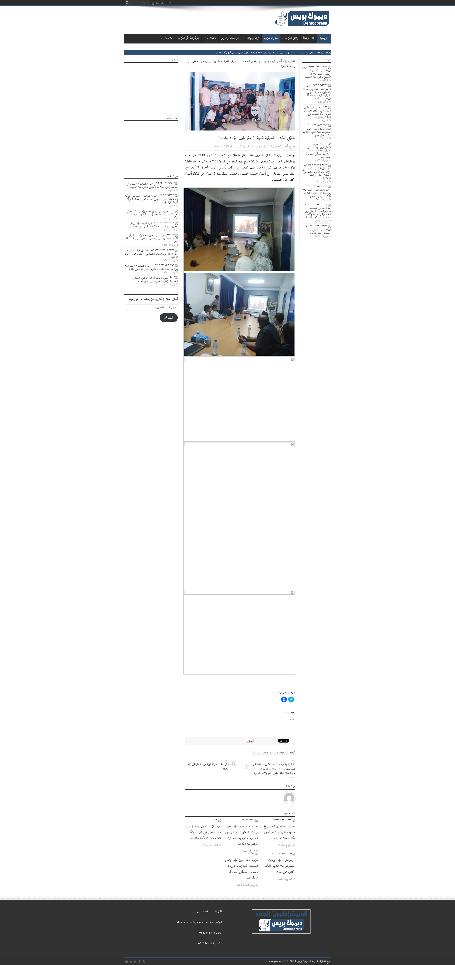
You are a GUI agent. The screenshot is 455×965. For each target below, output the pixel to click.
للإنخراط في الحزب (188, 38)
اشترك (168, 317)
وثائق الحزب (292, 38)
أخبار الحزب (276, 61)
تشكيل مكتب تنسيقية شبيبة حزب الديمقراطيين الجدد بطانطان (207, 765)
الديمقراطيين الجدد (281, 752)
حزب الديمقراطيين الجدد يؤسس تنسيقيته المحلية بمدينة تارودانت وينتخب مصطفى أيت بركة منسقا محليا (288, 53)
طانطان (257, 752)
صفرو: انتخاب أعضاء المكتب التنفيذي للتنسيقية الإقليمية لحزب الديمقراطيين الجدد (155, 280)
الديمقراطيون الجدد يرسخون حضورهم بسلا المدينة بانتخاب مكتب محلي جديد (279, 866)
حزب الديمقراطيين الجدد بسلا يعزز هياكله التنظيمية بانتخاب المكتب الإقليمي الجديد (317, 193)
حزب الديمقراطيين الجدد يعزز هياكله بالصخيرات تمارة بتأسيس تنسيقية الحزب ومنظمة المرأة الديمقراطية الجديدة (240, 835)
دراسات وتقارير (230, 38)
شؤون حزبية (271, 38)
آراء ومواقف (252, 38)
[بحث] (127, 2)
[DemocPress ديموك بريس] (302, 26)
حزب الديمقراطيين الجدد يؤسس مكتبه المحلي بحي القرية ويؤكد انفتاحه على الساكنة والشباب (203, 832)
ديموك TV (210, 38)
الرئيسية (324, 38)
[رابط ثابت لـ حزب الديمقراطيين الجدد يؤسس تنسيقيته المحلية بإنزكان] (320, 224)
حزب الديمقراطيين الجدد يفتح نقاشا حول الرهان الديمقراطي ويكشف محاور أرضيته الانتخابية (317, 173)
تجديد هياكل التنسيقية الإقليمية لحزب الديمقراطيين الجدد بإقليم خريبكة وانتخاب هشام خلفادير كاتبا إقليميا (318, 213)
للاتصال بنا (166, 38)
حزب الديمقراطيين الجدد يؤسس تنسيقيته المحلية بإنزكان (317, 229)
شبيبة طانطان (268, 752)
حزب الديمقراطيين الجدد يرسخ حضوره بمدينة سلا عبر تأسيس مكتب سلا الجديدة (279, 832)
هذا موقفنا (309, 38)
